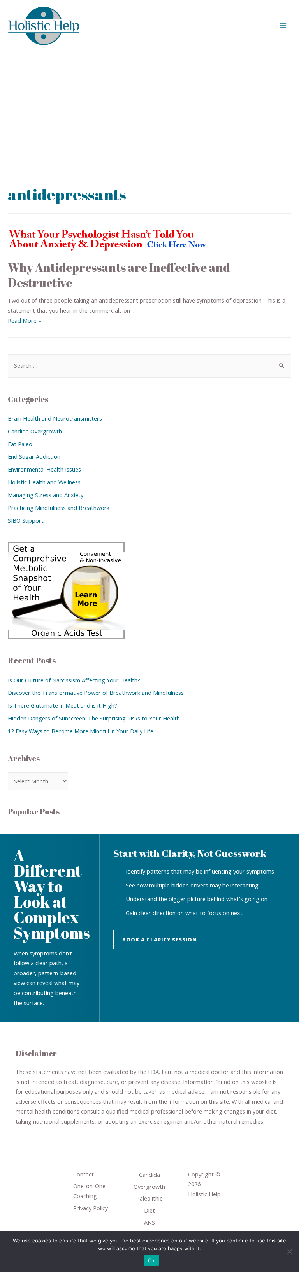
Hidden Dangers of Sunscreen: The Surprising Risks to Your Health (94, 718)
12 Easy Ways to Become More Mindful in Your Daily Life (80, 731)
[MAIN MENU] (283, 25)
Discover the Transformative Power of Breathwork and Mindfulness (96, 692)
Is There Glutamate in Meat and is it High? (62, 705)
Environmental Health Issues (44, 469)
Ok (151, 1260)
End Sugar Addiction (34, 456)
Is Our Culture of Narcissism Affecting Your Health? (74, 680)
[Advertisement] (149, 109)
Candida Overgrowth (35, 431)
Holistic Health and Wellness (44, 482)
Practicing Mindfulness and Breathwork (58, 508)
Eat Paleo (20, 444)
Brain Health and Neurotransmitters (55, 418)
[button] (159, 940)
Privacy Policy (90, 1208)
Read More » (24, 320)
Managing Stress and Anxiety (45, 495)
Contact (83, 1174)
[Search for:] (149, 365)
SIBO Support (26, 520)
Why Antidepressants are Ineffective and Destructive (119, 275)
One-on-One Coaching (89, 1191)
